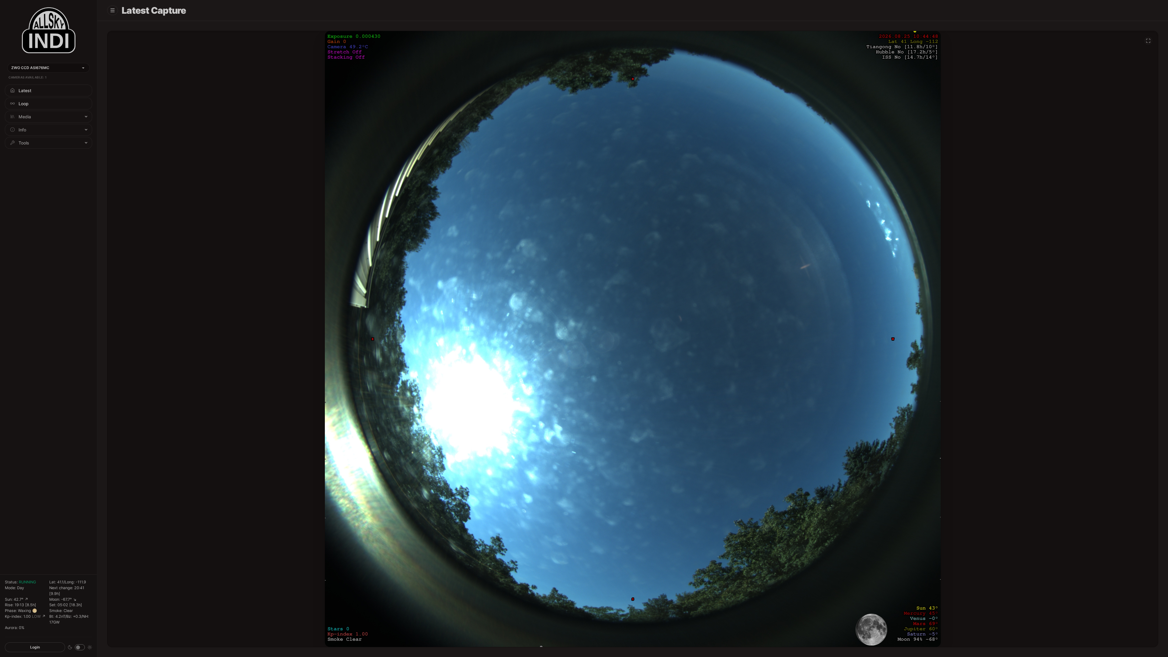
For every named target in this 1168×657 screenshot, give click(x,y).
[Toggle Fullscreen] (1148, 41)
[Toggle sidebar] (112, 10)
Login (35, 647)
